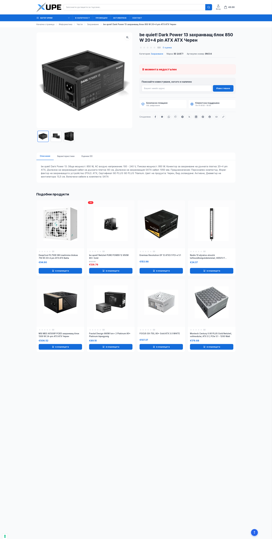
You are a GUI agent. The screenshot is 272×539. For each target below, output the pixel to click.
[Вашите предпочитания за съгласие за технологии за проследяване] (5, 536)
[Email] (216, 116)
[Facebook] (155, 116)
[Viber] (175, 116)
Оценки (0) (87, 156)
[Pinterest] (202, 116)
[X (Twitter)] (189, 116)
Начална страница (45, 24)
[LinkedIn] (196, 116)
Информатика (65, 24)
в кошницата (62, 271)
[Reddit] (209, 116)
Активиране (120, 18)
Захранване (93, 24)
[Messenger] (162, 116)
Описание (45, 156)
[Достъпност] (254, 532)
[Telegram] (182, 116)
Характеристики (66, 156)
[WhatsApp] (168, 116)
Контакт (137, 18)
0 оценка (167, 47)
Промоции (101, 18)
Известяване (223, 88)
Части (80, 24)
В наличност (82, 18)
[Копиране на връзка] (223, 116)
